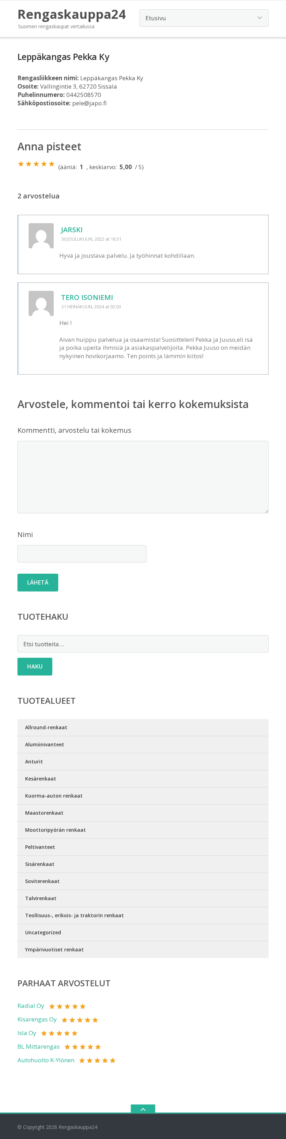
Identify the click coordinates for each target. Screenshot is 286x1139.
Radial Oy (30, 1006)
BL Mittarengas (38, 1046)
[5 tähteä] (51, 163)
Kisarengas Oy (37, 1019)
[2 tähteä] (28, 163)
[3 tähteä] (36, 163)
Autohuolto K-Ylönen (45, 1060)
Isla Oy (26, 1033)
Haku (35, 666)
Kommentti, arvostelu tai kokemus (74, 430)
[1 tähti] (20, 163)
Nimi (25, 534)
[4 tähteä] (43, 163)
